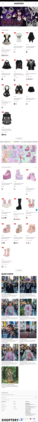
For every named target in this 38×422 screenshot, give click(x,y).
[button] (36, 3)
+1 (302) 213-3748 (28, 409)
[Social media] (36, 212)
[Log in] (34, 3)
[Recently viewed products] (36, 210)
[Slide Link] (19, 16)
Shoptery (2, 48)
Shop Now (23, 0)
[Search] (3, 3)
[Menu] (2, 3)
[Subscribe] (35, 397)
